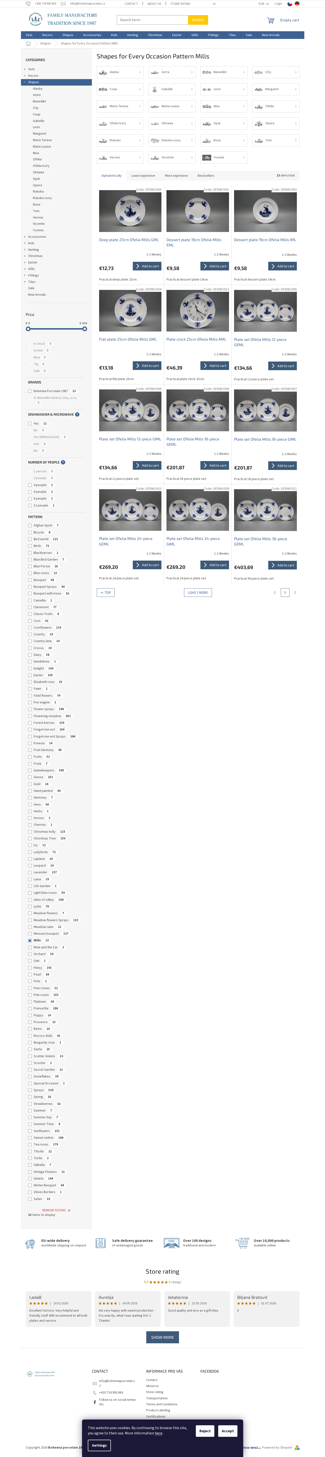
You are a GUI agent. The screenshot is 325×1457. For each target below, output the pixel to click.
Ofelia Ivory (41, 165)
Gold (41, 784)
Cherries (43, 824)
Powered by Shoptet (277, 1447)
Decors (33, 75)
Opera (37, 185)
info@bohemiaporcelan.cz (117, 1383)
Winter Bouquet (49, 1185)
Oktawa (38, 172)
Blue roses (45, 573)
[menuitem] (29, 35)
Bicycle (42, 532)
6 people (43, 491)
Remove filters (54, 1210)
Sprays (43, 1090)
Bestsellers (206, 175)
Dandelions (45, 661)
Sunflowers (47, 1131)
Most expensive (176, 175)
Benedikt (39, 101)
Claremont (45, 607)
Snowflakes (46, 1076)
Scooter (43, 1063)
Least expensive (143, 175)
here (158, 1433)
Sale (31, 288)
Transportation (157, 1398)
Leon (36, 127)
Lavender (45, 872)
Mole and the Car (49, 947)
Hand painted (47, 790)
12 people (44, 505)
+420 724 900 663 (111, 1392)
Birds (41, 546)
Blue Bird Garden (49, 559)
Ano (39, 444)
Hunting (33, 249)
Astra (37, 95)
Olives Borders (48, 1192)
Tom (36, 211)
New (39, 357)
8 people (43, 498)
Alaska (37, 88)
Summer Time (47, 1124)
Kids (31, 243)
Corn (41, 621)
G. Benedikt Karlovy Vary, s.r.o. (56, 400)
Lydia (41, 906)
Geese (43, 777)
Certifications (156, 1416)
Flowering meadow (52, 716)
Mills (41, 940)
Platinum (44, 1001)
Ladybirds (45, 852)
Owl (39, 960)
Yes (40, 423)
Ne (39, 450)
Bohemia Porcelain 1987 (55, 391)
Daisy (41, 654)
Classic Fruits (46, 614)
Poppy (42, 1015)
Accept (228, 1431)
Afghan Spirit (46, 525)
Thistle (43, 1151)
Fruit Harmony (48, 750)
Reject (205, 1431)
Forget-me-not (49, 729)
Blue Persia (46, 566)
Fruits (42, 756)
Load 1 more (198, 592)
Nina (36, 153)
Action (41, 350)
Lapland (43, 859)
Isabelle (38, 121)
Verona (38, 217)
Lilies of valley (49, 899)
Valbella (42, 1165)
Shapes (33, 82)
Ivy (40, 845)
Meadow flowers (49, 913)
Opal (36, 178)
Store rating (180, 4)
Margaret (39, 133)
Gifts (31, 269)
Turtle (41, 1158)
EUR (262, 4)
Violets (43, 1178)
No (39, 430)
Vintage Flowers (49, 1171)
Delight (43, 668)
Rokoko (38, 191)
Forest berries (49, 722)
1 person (43, 471)
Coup (36, 114)
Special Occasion (49, 1083)
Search (198, 20)
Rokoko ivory (42, 198)
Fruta (40, 763)
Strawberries (47, 1103)
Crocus (43, 648)
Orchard (43, 954)
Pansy (43, 967)
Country (43, 634)
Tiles (31, 282)
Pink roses (46, 995)
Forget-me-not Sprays (54, 736)
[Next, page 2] (285, 592)
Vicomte (39, 223)
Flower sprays (49, 709)
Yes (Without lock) (49, 437)
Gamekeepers (49, 770)
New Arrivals (37, 294)
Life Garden (45, 886)
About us (154, 4)
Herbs (41, 811)
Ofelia (37, 159)
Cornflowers (47, 627)
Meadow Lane (47, 927)
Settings (99, 1445)
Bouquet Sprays (49, 586)
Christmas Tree (49, 838)
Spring (42, 1096)
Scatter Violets (48, 1056)
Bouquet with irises (51, 593)
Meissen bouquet (51, 933)
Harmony (43, 797)
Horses (42, 818)
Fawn (40, 688)
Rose (36, 204)
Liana (41, 879)
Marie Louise (42, 146)
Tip (39, 364)
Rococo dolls (47, 1035)
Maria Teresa (42, 140)
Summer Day (46, 1117)
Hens (41, 804)
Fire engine (45, 702)
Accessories (37, 236)
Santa (42, 1049)
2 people (43, 478)
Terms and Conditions (162, 1404)
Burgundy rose (47, 1042)
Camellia (43, 600)
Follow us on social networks (117, 1402)
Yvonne (38, 230)
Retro (42, 1028)
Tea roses (46, 1144)
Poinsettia (46, 1008)
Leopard (44, 865)
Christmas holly (49, 831)
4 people (43, 485)
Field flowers (47, 695)
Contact (131, 4)
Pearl (41, 974)
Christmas (35, 256)
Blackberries (46, 552)
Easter (33, 262)
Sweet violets (48, 1137)
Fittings (33, 275)
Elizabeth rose (48, 682)
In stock (42, 343)
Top (108, 592)
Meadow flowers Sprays (56, 920)
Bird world (46, 539)
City (35, 108)
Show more (162, 1337)
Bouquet (44, 580)
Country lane (47, 641)
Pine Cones (46, 988)
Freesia (43, 743)
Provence (45, 1022)
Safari (42, 1199)
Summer (43, 1110)
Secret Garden (48, 1069)
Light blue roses (49, 892)
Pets (40, 981)
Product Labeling (158, 1410)
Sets (31, 69)
